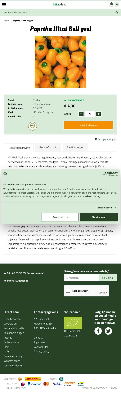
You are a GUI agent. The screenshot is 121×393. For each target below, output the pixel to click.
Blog (6, 347)
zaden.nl (60, 4)
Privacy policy (41, 351)
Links (6, 351)
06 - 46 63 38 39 (16, 273)
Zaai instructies (75, 147)
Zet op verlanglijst (107, 139)
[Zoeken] (117, 12)
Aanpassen (58, 217)
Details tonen (105, 207)
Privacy (113, 388)
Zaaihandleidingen (14, 333)
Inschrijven (108, 278)
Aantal (67, 114)
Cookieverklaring (13, 356)
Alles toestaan (98, 217)
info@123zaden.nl (17, 281)
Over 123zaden (12, 319)
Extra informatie (48, 147)
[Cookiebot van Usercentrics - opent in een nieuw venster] (105, 174)
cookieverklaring (91, 196)
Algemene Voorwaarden (94, 388)
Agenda (8, 338)
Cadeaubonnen (12, 342)
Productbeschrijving (19, 148)
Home (6, 20)
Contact (38, 338)
